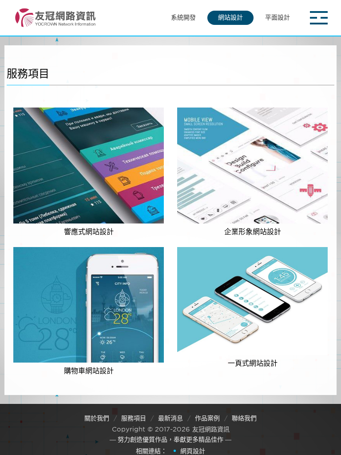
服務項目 (133, 418)
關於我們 (96, 418)
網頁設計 (192, 451)
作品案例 (207, 418)
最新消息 (170, 418)
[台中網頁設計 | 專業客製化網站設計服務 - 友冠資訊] (54, 18)
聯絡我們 (244, 418)
